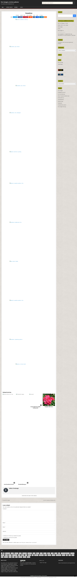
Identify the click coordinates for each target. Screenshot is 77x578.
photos (63, 555)
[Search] (74, 15)
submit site (41, 560)
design (25, 495)
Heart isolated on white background (35, 407)
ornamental (41, 555)
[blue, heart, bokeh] (29, 280)
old (32, 555)
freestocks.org (61, 97)
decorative (29, 553)
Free (34, 15)
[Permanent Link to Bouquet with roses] (49, 400)
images (22, 555)
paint (46, 555)
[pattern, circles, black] (29, 376)
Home (2, 7)
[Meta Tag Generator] (60, 70)
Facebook (20, 17)
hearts (10, 555)
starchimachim (61, 99)
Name (4, 522)
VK (34, 17)
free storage (60, 62)
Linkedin (42, 17)
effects (45, 553)
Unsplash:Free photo (62, 105)
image (29, 495)
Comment (5, 508)
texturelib (60, 103)
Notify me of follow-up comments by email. (12, 535)
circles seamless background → (49, 500)
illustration (15, 555)
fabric (49, 553)
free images (60, 90)
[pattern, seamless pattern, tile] (29, 202)
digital (38, 553)
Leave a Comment (29, 15)
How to (21, 7)
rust (2, 557)
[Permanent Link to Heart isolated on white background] (35, 400)
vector (28, 557)
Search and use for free (9, 484)
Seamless (28, 13)
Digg (37, 17)
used (15, 569)
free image (72, 553)
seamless (35, 495)
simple (10, 557)
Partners (16, 7)
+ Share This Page (42, 562)
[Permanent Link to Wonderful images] (22, 439)
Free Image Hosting (62, 106)
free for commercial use (65, 553)
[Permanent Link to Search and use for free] (9, 439)
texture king (60, 101)
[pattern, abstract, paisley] (29, 166)
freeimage (17, 15)
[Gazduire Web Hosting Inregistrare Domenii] (67, 43)
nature (29, 555)
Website (4, 531)
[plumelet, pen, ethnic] (29, 65)
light (26, 555)
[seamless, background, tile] (29, 241)
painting (49, 555)
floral (52, 553)
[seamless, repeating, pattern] (29, 351)
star (13, 557)
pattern (32, 495)
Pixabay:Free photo (62, 92)
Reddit (31, 17)
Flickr (67, 23)
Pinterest (26, 17)
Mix (45, 17)
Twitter (15, 17)
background (8, 553)
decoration (24, 553)
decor (20, 553)
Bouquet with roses (49, 406)
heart (6, 555)
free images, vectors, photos (10, 2)
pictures (9, 569)
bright (12, 553)
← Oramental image (5, 500)
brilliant (16, 553)
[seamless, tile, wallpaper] (29, 131)
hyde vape (32, 577)
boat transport (51, 577)
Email (4, 527)
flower (56, 553)
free (27, 495)
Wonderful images (22, 484)
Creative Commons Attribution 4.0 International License (28, 564)
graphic (2, 555)
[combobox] (58, 3)
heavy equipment (39, 577)
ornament (36, 555)
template (20, 557)
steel (16, 557)
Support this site (9, 7)
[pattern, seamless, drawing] (29, 32)
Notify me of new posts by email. (10, 537)
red (66, 555)
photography (58, 555)
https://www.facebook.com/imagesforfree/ (66, 563)
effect (41, 553)
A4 (1, 553)
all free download (61, 94)
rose (69, 555)
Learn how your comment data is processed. (28, 542)
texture (24, 557)
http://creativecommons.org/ (63, 96)
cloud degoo (60, 64)
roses (73, 555)
